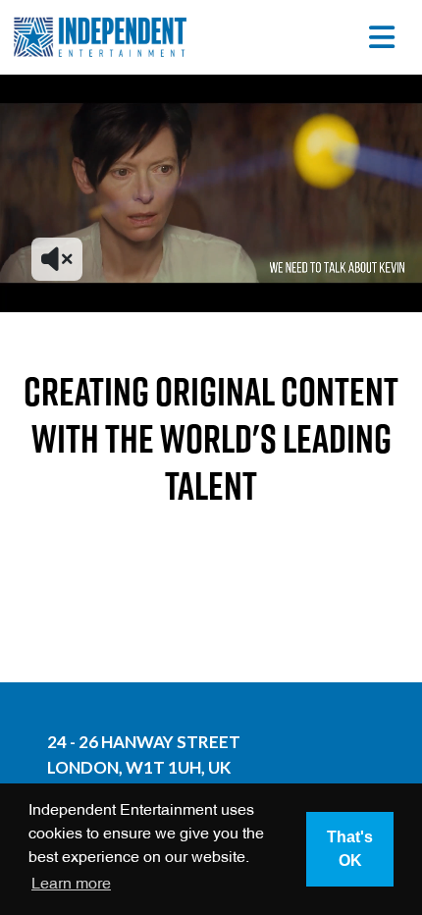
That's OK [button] (350, 849)
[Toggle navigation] (381, 37)
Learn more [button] (71, 884)
